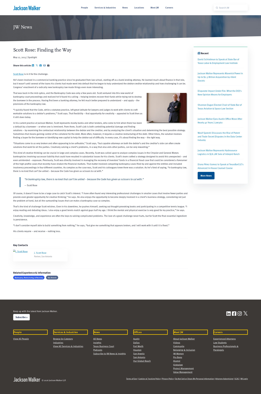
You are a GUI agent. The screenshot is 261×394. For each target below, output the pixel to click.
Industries (58, 342)
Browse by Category (63, 338)
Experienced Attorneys (224, 338)
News (125, 7)
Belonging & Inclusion (184, 349)
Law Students (220, 342)
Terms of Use (131, 378)
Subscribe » (21, 317)
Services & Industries (105, 7)
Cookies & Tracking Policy (149, 378)
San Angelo (139, 353)
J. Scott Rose (40, 252)
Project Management (183, 368)
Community (178, 346)
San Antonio (52, 277)
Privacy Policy (168, 378)
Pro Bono (177, 357)
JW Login (244, 378)
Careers (169, 7)
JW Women (178, 353)
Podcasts (97, 349)
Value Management (182, 372)
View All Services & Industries (68, 346)
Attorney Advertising (224, 378)
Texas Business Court (103, 346)
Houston (137, 349)
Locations (139, 7)
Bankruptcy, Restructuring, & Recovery (29, 277)
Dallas (136, 342)
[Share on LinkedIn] (33, 65)
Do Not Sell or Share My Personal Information (194, 378)
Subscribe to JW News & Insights (109, 353)
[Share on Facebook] (41, 65)
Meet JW (154, 7)
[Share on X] (37, 65)
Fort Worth (138, 346)
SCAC (236, 378)
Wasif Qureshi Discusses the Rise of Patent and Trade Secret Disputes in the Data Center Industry (220, 136)
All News (97, 338)
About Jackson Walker (184, 338)
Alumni (176, 360)
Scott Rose (18, 74)
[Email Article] (45, 65)
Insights (97, 342)
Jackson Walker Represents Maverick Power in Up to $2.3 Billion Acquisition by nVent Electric (220, 77)
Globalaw (178, 364)
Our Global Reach (142, 360)
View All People (21, 338)
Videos (176, 342)
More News (206, 175)
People (84, 7)
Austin (136, 338)
